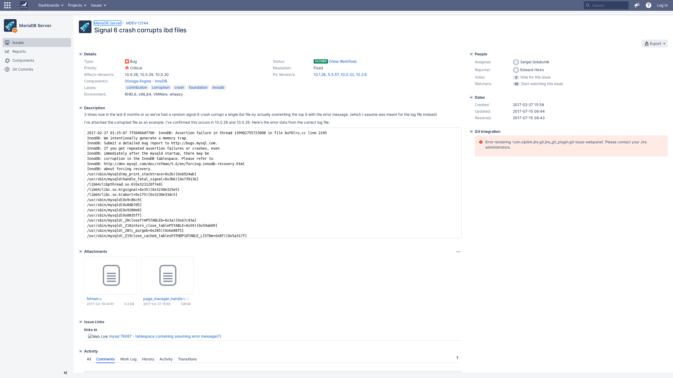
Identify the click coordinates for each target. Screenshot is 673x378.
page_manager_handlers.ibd (167, 298)
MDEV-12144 (137, 23)
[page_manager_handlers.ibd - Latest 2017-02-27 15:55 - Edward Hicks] (167, 275)
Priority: (90, 68)
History (148, 359)
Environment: (95, 94)
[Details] (81, 54)
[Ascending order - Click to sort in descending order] (457, 357)
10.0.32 (347, 74)
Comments (105, 359)
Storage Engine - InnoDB (146, 81)
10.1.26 (320, 74)
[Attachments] (81, 251)
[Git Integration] (471, 131)
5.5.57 (333, 74)
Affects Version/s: (99, 74)
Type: (89, 61)
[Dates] (471, 97)
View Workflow (342, 61)
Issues (96, 5)
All (89, 359)
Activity (166, 359)
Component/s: (96, 81)
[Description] (81, 108)
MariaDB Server (35, 25)
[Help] (648, 5)
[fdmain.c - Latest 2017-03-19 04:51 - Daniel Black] (110, 275)
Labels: (90, 87)
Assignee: (483, 62)
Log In (662, 5)
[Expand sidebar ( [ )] (65, 373)
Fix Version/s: (284, 74)
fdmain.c (94, 298)
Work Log (128, 359)
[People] (471, 54)
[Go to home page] (23, 5)
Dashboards (48, 5)
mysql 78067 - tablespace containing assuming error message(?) (165, 336)
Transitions (187, 359)
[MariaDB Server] (10, 25)
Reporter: (483, 69)
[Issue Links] (81, 322)
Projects (75, 5)
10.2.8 (361, 74)
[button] (7, 5)
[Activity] (81, 351)
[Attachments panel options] (458, 252)
